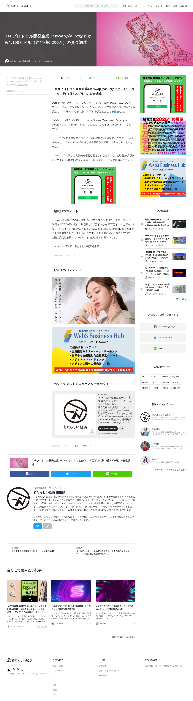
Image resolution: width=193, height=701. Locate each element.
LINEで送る (124, 78)
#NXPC (145, 388)
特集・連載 (127, 6)
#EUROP (176, 388)
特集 (161, 229)
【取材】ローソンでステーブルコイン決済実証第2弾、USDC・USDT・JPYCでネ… (157, 255)
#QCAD (175, 376)
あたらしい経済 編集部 (49, 492)
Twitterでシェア (165, 337)
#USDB (155, 388)
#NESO (176, 382)
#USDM (145, 382)
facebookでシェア (166, 326)
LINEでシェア (164, 348)
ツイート (95, 78)
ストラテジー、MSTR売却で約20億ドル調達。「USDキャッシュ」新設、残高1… (157, 271)
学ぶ (150, 6)
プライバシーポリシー (109, 670)
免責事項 (103, 675)
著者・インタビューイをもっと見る (170, 469)
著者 (175, 6)
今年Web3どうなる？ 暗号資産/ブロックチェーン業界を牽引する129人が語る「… (157, 238)
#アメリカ (87, 446)
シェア (66, 78)
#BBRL (166, 388)
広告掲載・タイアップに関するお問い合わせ (165, 665)
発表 (116, 111)
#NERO (165, 376)
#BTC (144, 376)
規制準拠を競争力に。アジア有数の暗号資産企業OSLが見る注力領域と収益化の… (157, 222)
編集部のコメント (15, 91)
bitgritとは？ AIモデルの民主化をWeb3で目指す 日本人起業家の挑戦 (157, 287)
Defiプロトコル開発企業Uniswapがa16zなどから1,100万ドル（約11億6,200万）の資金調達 (24, 81)
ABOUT (183, 6)
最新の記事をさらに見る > (123, 637)
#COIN (166, 382)
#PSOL (155, 382)
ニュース (159, 6)
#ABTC (154, 376)
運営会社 (103, 665)
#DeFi (75, 446)
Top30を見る (180, 298)
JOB (168, 6)
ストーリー (139, 6)
